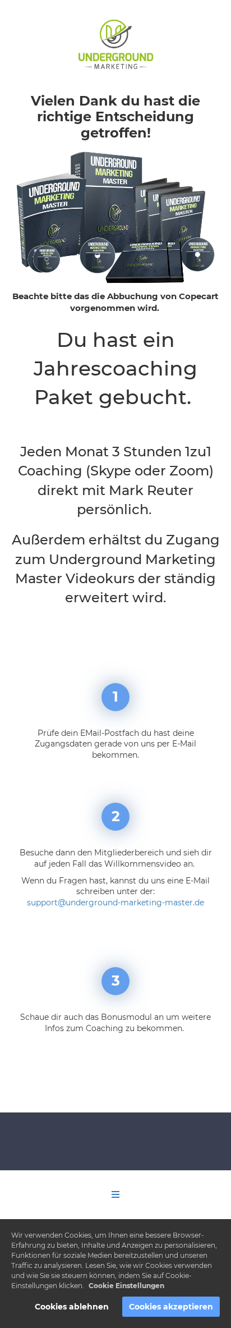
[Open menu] (115, 1194)
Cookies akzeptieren (171, 1307)
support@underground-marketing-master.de (115, 902)
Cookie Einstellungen (126, 1285)
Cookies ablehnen (72, 1307)
